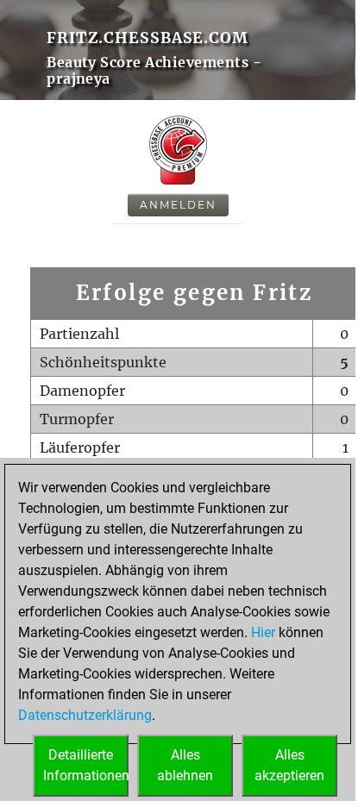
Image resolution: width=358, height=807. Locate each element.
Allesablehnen (185, 765)
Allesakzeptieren (289, 765)
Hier (263, 632)
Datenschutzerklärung (85, 715)
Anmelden (178, 204)
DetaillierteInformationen (86, 765)
